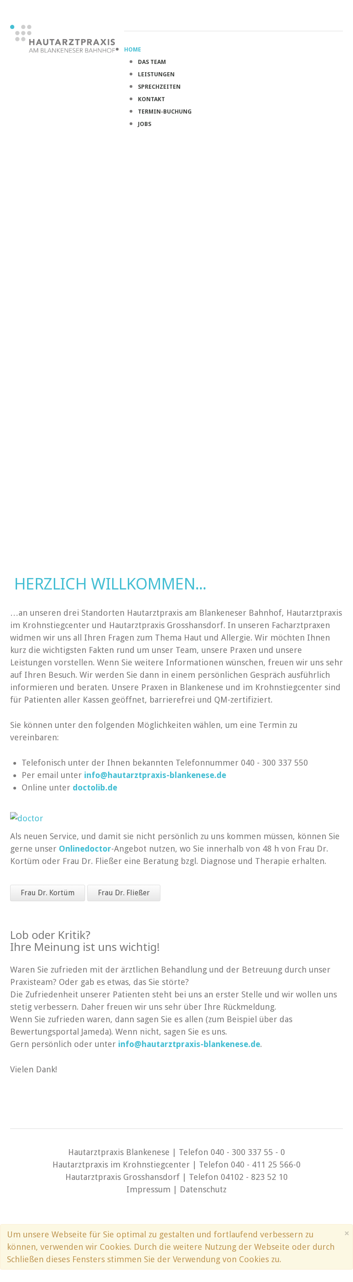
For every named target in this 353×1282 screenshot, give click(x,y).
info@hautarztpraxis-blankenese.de (155, 775)
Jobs (144, 124)
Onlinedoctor (85, 848)
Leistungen (156, 74)
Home (132, 49)
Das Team (152, 62)
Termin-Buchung (165, 111)
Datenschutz (203, 1189)
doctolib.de (95, 787)
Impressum (148, 1189)
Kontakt (151, 99)
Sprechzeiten (159, 87)
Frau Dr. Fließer (124, 892)
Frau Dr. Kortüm (47, 892)
